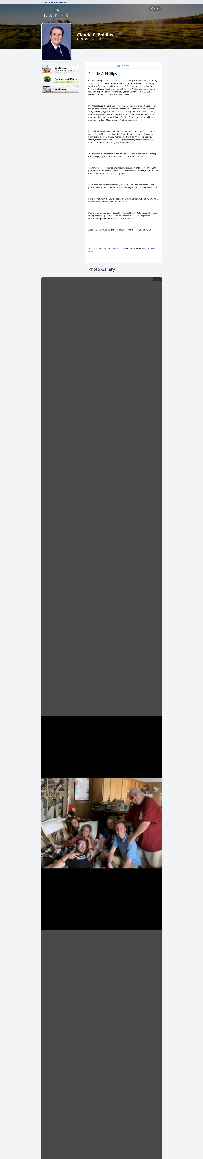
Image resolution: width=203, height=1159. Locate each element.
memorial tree (118, 248)
